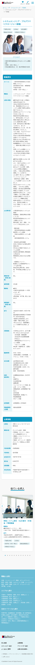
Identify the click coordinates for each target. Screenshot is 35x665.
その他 (9, 604)
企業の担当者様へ (23, 649)
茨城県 (3, 604)
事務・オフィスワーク (22, 580)
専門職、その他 (6, 586)
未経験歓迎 (11, 613)
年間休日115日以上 (14, 619)
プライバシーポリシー (14, 654)
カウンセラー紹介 (6, 646)
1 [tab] (5, 555)
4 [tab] (12, 555)
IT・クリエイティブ (14, 8)
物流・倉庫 (4, 584)
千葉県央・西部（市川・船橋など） (17, 595)
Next (33, 506)
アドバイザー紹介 (23, 646)
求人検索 (4, 643)
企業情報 (20, 643)
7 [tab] (19, 555)
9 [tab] (23, 555)
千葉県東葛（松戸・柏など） (9, 597)
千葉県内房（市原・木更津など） (11, 600)
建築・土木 (12, 584)
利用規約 (5, 654)
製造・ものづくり (14, 582)
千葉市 (24, 8)
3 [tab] (10, 555)
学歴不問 (4, 613)
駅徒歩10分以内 (23, 615)
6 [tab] (16, 555)
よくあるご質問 (6, 649)
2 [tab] (7, 555)
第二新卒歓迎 (27, 613)
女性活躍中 (14, 615)
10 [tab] (25, 555)
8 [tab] (21, 555)
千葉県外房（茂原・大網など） (10, 602)
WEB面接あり (5, 623)
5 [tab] (14, 555)
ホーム (5, 8)
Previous (2, 506)
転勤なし (16, 617)
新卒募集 (18, 613)
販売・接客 (4, 582)
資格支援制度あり (22, 621)
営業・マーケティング (7, 580)
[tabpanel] (17, 523)
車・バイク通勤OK (6, 617)
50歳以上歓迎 (5, 615)
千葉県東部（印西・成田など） (10, 598)
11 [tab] (28, 555)
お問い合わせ (6, 656)
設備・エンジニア (26, 582)
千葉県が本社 (24, 617)
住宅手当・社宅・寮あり (8, 621)
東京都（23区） (26, 602)
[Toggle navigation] (32, 3)
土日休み (4, 619)
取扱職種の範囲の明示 (27, 654)
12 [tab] (30, 555)
